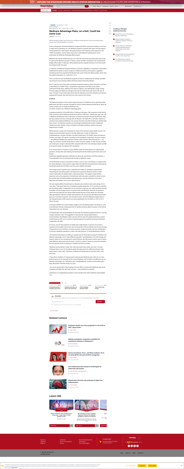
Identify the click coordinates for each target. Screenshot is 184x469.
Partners (112, 6)
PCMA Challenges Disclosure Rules (84, 287)
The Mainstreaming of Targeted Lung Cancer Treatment (54, 287)
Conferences (105, 6)
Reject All (142, 465)
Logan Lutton (73, 330)
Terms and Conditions (66, 441)
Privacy (62, 443)
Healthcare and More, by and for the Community (71, 287)
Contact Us (63, 440)
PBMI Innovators (67, 10)
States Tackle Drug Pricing (99, 287)
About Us (43, 440)
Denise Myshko (73, 343)
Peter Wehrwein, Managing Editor (78, 371)
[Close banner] (182, 2)
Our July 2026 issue (103, 10)
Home (121, 453)
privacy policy (78, 304)
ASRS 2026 (96, 10)
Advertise (43, 441)
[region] (92, 466)
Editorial (43, 443)
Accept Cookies (152, 465)
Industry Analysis (54, 310)
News (94, 6)
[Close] (181, 465)
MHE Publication (53, 26)
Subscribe (99, 301)
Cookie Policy (14, 467)
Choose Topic (45, 10)
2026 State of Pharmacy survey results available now (82, 10)
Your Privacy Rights (84, 443)
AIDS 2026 (60, 10)
